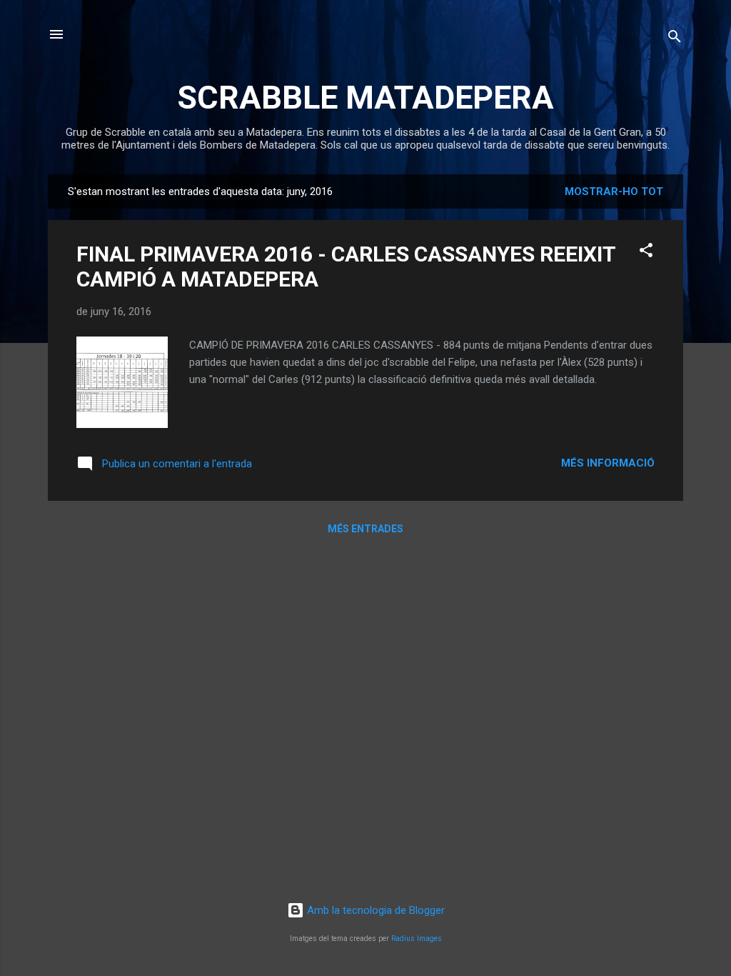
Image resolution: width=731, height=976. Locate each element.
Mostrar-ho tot (614, 191)
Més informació (608, 463)
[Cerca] (674, 39)
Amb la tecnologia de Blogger (374, 910)
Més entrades (365, 528)
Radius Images (416, 938)
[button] (646, 252)
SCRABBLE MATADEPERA (365, 97)
